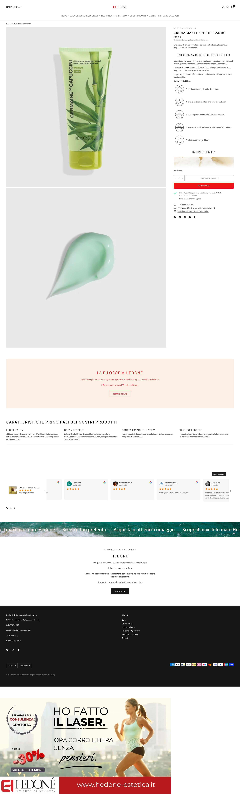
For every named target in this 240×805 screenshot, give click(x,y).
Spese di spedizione (188, 40)
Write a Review (218, 474)
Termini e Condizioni (130, 634)
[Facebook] (175, 217)
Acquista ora (204, 185)
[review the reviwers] (92, 483)
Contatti (125, 638)
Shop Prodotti (138, 15)
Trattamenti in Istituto (114, 15)
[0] (232, 7)
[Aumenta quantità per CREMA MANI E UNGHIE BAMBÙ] (182, 178)
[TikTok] (21, 649)
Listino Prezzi (127, 623)
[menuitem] (65, 16)
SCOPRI (125, 615)
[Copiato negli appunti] (195, 217)
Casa (7, 24)
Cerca (124, 620)
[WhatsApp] (190, 217)
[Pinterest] (185, 217)
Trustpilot (10, 508)
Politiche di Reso (128, 627)
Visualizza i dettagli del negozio (190, 199)
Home (64, 15)
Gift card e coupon (168, 15)
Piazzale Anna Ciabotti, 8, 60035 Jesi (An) (22, 620)
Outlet (153, 15)
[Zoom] (161, 32)
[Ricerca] (227, 7)
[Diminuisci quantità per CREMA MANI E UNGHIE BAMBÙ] (176, 178)
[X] (180, 217)
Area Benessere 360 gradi (84, 15)
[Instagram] (15, 650)
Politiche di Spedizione (131, 631)
